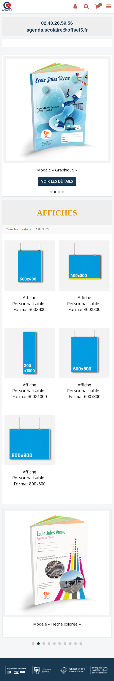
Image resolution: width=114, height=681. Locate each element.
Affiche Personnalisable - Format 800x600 (29, 478)
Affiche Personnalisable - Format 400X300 (84, 303)
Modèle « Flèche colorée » (57, 624)
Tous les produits (18, 229)
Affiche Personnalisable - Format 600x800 (84, 391)
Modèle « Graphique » (57, 170)
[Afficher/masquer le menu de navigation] (108, 6)
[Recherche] (86, 6)
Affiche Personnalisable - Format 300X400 (29, 303)
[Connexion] (75, 6)
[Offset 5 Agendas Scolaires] (7, 6)
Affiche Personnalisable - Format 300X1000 (29, 391)
